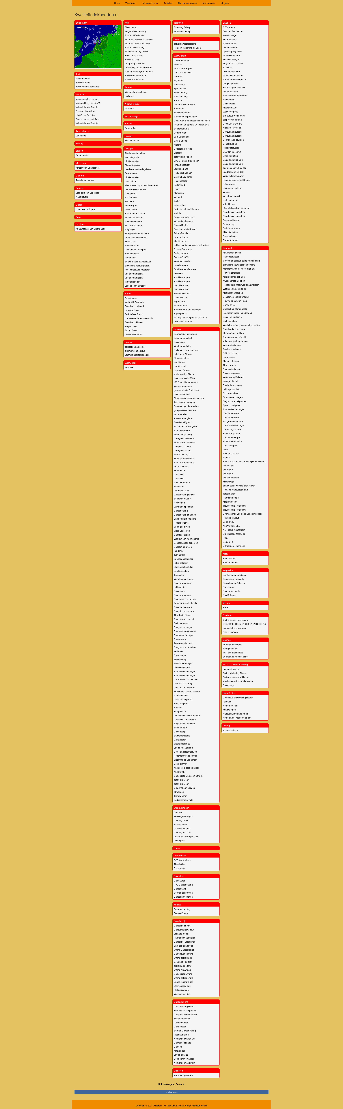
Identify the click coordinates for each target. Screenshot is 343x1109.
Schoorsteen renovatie (184, 442)
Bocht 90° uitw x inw (232, 123)
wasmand (178, 707)
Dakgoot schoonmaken (185, 647)
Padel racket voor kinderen (186, 208)
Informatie (228, 248)
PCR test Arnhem (182, 860)
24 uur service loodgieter (185, 426)
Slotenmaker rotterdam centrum (189, 398)
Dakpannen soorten (183, 896)
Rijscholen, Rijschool (135, 213)
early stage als (132, 157)
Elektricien (179, 486)
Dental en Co (229, 304)
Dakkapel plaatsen (183, 607)
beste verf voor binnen (184, 687)
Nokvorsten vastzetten (184, 1038)
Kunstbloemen (181, 265)
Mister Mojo (228, 481)
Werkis (226, 191)
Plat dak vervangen (183, 663)
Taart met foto (180, 824)
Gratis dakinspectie (183, 699)
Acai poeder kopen (183, 68)
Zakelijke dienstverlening (235, 664)
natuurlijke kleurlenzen (184, 104)
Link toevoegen (166, 1084)
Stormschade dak (182, 985)
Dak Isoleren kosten (232, 385)
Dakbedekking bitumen (185, 514)
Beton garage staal (183, 337)
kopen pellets (180, 313)
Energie (227, 639)
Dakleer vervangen (232, 373)
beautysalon (229, 357)
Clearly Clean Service (184, 787)
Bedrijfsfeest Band (133, 314)
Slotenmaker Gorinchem (185, 759)
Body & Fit (228, 541)
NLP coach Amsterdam (234, 529)
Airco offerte (228, 99)
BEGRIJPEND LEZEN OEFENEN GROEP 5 (244, 623)
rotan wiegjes (229, 709)
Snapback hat (229, 558)
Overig (226, 725)
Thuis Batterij (180, 470)
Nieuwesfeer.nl (181, 695)
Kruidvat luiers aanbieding (235, 713)
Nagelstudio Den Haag (234, 328)
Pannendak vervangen (184, 671)
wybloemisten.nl (230, 730)
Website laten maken (233, 75)
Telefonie (178, 22)
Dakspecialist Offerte (184, 929)
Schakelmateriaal (182, 112)
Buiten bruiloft (82, 155)
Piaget (226, 537)
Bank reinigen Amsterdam (186, 406)
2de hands (81, 135)
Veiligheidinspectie (232, 196)
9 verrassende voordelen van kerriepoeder (243, 513)
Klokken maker (132, 161)
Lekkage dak (180, 587)
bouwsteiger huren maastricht (139, 318)
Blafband (178, 152)
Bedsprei (178, 64)
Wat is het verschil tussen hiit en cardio (241, 324)
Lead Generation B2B (233, 171)
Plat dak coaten (181, 989)
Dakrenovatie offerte (183, 953)
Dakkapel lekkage (182, 1042)
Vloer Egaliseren (182, 530)
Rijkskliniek (179, 868)
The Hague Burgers (183, 816)
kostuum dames (230, 562)
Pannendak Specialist (184, 937)
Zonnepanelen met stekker (235, 656)
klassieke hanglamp (183, 418)
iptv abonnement (231, 477)
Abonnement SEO (231, 525)
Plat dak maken (181, 1034)
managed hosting (231, 669)
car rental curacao (133, 334)
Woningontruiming (182, 345)
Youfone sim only (182, 31)
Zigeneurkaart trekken (233, 332)
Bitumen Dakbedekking (185, 518)
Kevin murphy (180, 92)
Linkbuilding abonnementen (236, 208)
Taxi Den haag (132, 59)
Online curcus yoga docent (235, 619)
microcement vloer (231, 71)
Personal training (182, 909)
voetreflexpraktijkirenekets (137, 354)
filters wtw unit (180, 297)
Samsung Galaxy (182, 27)
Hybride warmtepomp (184, 462)
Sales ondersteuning (233, 159)
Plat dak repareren (232, 433)
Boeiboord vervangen (184, 1058)
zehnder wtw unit (182, 293)
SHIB (225, 607)
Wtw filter (129, 367)
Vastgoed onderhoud (233, 421)
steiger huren (131, 326)
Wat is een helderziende (234, 288)
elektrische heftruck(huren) (137, 265)
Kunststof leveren (231, 147)
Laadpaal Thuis (181, 490)
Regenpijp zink (181, 522)
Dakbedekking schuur (184, 1006)
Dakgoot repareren (183, 546)
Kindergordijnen (230, 705)
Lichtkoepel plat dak (183, 566)
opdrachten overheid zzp (234, 167)
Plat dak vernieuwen (232, 441)
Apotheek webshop (232, 349)
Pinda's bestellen (182, 164)
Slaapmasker (180, 711)
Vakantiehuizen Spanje (87, 107)
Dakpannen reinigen (183, 635)
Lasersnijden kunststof (135, 285)
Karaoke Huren (132, 310)
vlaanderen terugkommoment (139, 71)
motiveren (129, 95)
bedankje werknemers (135, 189)
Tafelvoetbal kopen (183, 156)
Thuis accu (130, 241)
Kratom (177, 144)
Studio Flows (131, 330)
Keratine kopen (181, 237)
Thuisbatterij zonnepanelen (187, 691)
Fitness (177, 904)
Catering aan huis (182, 832)
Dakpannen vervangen (185, 599)
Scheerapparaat (181, 128)
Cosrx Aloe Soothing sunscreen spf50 (192, 120)
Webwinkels (180, 55)
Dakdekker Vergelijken (184, 941)
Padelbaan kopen (231, 228)
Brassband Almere (134, 322)
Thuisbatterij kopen (183, 615)
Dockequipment (230, 240)
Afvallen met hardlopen (234, 280)
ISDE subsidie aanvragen (186, 382)
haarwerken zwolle (232, 252)
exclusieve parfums (183, 321)
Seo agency (228, 224)
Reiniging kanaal (231, 453)
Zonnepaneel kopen (232, 644)
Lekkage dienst (181, 933)
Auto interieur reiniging (184, 402)
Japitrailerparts (181, 168)
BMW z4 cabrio (132, 27)
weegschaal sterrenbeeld (235, 308)
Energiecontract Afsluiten (137, 233)
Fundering (179, 550)
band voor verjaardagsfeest (138, 169)
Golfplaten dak (181, 623)
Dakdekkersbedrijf (182, 925)
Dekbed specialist (182, 72)
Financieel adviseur (134, 217)
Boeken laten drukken (233, 139)
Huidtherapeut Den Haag (235, 300)
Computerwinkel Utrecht (234, 337)
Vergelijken (228, 570)
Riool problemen (182, 430)
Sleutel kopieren (132, 165)
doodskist (178, 76)
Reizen (128, 123)
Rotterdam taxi (83, 78)
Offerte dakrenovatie (183, 977)
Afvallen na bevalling (135, 153)
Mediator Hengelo (231, 59)
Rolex (177, 188)
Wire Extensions (181, 136)
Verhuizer (178, 651)
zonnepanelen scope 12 (234, 79)
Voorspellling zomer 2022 (88, 103)
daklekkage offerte (182, 965)
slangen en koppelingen (185, 116)
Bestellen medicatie (232, 316)
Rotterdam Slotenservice (185, 755)
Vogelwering (180, 659)
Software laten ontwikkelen (236, 677)
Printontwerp (229, 183)
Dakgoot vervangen (183, 627)
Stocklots (227, 67)
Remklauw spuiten (134, 55)
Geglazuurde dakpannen (235, 401)
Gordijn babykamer (183, 176)
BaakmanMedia (175, 1105)
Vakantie (80, 94)
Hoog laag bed (181, 703)
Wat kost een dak (182, 993)
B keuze (178, 100)
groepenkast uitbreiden (185, 410)
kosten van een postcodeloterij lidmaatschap (244, 461)
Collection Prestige (183, 148)
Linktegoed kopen (150, 3)
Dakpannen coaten (232, 591)
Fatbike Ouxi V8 (181, 257)
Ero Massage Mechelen (234, 533)
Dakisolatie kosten (232, 369)
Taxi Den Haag (83, 82)
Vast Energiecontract (233, 652)
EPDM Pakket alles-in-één (186, 160)
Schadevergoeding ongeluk (236, 296)
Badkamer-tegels (182, 735)
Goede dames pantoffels (87, 119)
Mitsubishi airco (230, 232)
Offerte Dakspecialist (184, 949)
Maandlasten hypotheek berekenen (141, 185)
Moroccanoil (180, 192)
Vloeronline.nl (180, 305)
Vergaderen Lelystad (233, 63)
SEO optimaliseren (232, 151)
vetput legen (229, 204)
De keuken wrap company (186, 350)
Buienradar (81, 22)
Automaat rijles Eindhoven (137, 43)
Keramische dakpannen (185, 1010)
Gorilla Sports (180, 140)
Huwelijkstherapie (231, 272)
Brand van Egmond (183, 422)
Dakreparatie (180, 639)
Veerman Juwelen (182, 261)
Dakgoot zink (180, 888)
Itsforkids (227, 701)
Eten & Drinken (181, 807)
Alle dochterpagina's (187, 3)
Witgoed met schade (183, 221)
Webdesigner (131, 205)
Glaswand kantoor (231, 220)
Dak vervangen (181, 1022)
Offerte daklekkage (183, 957)
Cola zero (178, 812)
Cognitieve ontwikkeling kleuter (238, 697)
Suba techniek (230, 236)
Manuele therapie (231, 361)
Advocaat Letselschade (136, 237)
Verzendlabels (230, 39)
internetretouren (230, 47)
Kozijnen (80, 224)
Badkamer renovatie (183, 799)
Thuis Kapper (229, 365)
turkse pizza (179, 840)
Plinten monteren (182, 358)
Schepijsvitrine (230, 143)
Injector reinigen (132, 281)
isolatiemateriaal (182, 394)
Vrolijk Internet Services (196, 1105)
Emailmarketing (230, 155)
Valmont (178, 196)
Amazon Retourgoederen (235, 95)
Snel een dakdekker (183, 945)
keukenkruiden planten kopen (188, 309)
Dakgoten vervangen (184, 611)
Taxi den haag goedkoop (87, 86)
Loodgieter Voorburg (183, 747)
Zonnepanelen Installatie (185, 603)
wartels (177, 213)
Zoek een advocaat (183, 643)
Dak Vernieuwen (231, 413)
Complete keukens (183, 446)
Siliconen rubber (231, 393)
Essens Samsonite (183, 249)
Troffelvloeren (180, 795)
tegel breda (179, 362)
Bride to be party (230, 353)
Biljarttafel (178, 80)
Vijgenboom (179, 301)
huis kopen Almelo (183, 354)
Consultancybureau (232, 131)
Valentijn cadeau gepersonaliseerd (190, 317)
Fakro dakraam (181, 562)
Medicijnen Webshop (233, 292)
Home (117, 3)
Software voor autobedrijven (138, 261)
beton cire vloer (181, 779)
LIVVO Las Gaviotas (85, 115)
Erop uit (129, 136)
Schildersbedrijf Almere (185, 269)
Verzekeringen (132, 116)
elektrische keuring (183, 683)
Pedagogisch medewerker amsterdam (241, 284)
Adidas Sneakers (182, 233)
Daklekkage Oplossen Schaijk (188, 775)
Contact (180, 1084)
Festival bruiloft (132, 140)
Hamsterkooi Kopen (85, 209)
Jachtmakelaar (230, 320)
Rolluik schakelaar (183, 172)
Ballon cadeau (181, 253)
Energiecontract (230, 648)
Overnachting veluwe (86, 111)
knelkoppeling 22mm (184, 374)
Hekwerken (179, 502)
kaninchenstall (132, 253)
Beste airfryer (180, 763)
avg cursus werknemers (234, 115)
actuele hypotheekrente (185, 43)
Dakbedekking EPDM (184, 494)
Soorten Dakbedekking (185, 1030)
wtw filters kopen (182, 277)
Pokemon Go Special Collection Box (191, 124)
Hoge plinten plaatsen (184, 723)
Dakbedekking (181, 510)
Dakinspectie (180, 655)
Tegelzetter (179, 574)
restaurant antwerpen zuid (186, 836)
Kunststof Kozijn (181, 454)
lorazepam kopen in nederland (237, 312)
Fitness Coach (181, 913)
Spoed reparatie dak (183, 981)
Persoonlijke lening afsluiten (187, 47)
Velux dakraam (181, 466)
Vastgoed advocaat (134, 273)
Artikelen (168, 3)
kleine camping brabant (87, 99)
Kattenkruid (179, 184)
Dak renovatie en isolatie (185, 679)
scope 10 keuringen (232, 119)
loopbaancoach (230, 91)
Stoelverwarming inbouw (136, 51)
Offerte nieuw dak (182, 969)
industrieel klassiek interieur (187, 715)
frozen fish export (182, 828)
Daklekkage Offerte (183, 973)
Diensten (178, 1070)
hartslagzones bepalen (234, 276)
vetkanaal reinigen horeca (235, 341)
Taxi (78, 74)
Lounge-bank (180, 366)
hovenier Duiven (182, 370)
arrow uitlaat (180, 204)
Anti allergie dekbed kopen (186, 767)
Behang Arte (180, 132)
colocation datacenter (135, 346)
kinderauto (179, 108)
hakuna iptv (228, 465)
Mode (225, 553)
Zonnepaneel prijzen (183, 558)
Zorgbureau (228, 521)
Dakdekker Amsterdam (185, 719)
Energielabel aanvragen (185, 333)
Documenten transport (135, 249)
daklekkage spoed (182, 667)
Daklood (178, 1046)
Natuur (177, 848)
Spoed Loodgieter (231, 405)
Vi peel (226, 457)
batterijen (178, 273)
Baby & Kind (229, 693)
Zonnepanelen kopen (184, 458)
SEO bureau (229, 27)
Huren (128, 293)
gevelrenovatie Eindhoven (186, 390)
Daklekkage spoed (232, 429)
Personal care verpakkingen (236, 179)
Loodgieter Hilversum (184, 438)
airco (225, 449)
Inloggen (225, 3)
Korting (79, 143)
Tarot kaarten (229, 493)
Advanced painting (183, 434)
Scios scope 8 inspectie (234, 87)
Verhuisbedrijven (182, 526)
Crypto (226, 602)
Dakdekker (179, 474)
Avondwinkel (131, 209)
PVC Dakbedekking (183, 884)
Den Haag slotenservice (185, 751)
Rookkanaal (228, 587)
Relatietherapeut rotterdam (235, 489)
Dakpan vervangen (183, 582)
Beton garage (180, 727)
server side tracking (232, 187)
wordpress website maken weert (238, 681)
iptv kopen (228, 469)
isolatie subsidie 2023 (184, 378)
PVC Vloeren (131, 197)
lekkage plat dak (230, 381)
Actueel (128, 87)
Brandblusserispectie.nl (234, 212)
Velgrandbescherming (135, 31)
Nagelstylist (130, 229)
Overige (129, 148)
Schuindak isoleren (183, 961)
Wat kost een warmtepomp (186, 538)
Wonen (177, 329)
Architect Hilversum (232, 127)
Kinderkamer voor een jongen (237, 717)
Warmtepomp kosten (183, 506)
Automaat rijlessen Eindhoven (139, 39)
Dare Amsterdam (182, 60)
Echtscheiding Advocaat (234, 582)
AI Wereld (129, 108)
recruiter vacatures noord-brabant (238, 268)
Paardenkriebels (231, 497)
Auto (127, 22)
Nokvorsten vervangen (233, 425)
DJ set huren (131, 298)
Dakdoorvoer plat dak (184, 619)
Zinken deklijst (181, 1054)
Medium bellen (230, 501)
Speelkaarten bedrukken (185, 229)
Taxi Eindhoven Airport (135, 75)
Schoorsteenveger (182, 498)
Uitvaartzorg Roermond (234, 545)
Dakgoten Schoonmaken (185, 1014)
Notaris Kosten (132, 245)
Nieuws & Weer (132, 103)
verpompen (130, 257)
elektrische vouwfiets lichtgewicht (239, 264)
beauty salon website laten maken (239, 485)
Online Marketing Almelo (234, 673)
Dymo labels (229, 103)
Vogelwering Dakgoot (233, 377)
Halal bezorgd (180, 180)
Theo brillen (179, 864)
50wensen (179, 791)
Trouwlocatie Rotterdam (234, 505)
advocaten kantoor (133, 221)
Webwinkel (130, 362)
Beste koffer (130, 128)
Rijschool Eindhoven (135, 35)
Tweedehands (82, 131)
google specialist (231, 83)
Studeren (227, 615)
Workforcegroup (230, 111)
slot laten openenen (183, 1075)
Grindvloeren (180, 739)
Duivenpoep (180, 731)
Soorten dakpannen (183, 892)
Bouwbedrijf (180, 921)
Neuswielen (179, 84)
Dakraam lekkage (231, 437)
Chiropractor (131, 193)
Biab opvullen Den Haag (87, 192)
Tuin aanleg (179, 554)
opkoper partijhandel (232, 51)
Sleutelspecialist (182, 743)
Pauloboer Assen (231, 256)
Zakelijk (227, 22)
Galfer (177, 200)
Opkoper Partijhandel (233, 31)
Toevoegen (130, 3)
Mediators (129, 201)
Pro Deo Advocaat (133, 225)
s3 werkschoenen (231, 55)
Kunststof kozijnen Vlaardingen (90, 228)
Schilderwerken (181, 570)
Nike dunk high (181, 96)
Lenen (177, 39)
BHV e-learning (230, 632)
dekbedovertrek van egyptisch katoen (191, 245)
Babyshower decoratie (184, 217)
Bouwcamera (131, 173)
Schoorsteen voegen (233, 397)
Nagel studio (82, 196)
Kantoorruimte (229, 43)
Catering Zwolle (181, 820)
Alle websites (208, 3)
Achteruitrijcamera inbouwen (138, 67)
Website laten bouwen (233, 175)
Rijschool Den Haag (134, 47)
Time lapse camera (85, 180)
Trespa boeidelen (182, 1018)
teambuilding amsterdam (234, 627)
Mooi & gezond (181, 241)
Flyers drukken (230, 107)
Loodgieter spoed (182, 450)
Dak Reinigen (229, 595)
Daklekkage (179, 341)
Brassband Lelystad (134, 306)
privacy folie (130, 181)
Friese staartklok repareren (137, 269)
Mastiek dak (179, 1050)
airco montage (229, 35)
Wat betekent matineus (135, 91)
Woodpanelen (180, 414)
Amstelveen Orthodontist (87, 167)
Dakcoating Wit (230, 445)
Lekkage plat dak (231, 389)
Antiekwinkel (180, 771)
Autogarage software (135, 63)
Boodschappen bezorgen (186, 542)
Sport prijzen (180, 88)
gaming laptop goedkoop (235, 574)
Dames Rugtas (181, 225)
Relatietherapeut (182, 482)
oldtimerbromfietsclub (135, 350)
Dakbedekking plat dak (185, 631)
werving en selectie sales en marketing (241, 260)
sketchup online (230, 200)
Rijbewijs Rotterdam (134, 79)
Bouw (78, 217)
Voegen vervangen (183, 386)
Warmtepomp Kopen (183, 578)
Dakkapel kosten (182, 534)
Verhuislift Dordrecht (134, 302)
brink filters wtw (181, 285)
